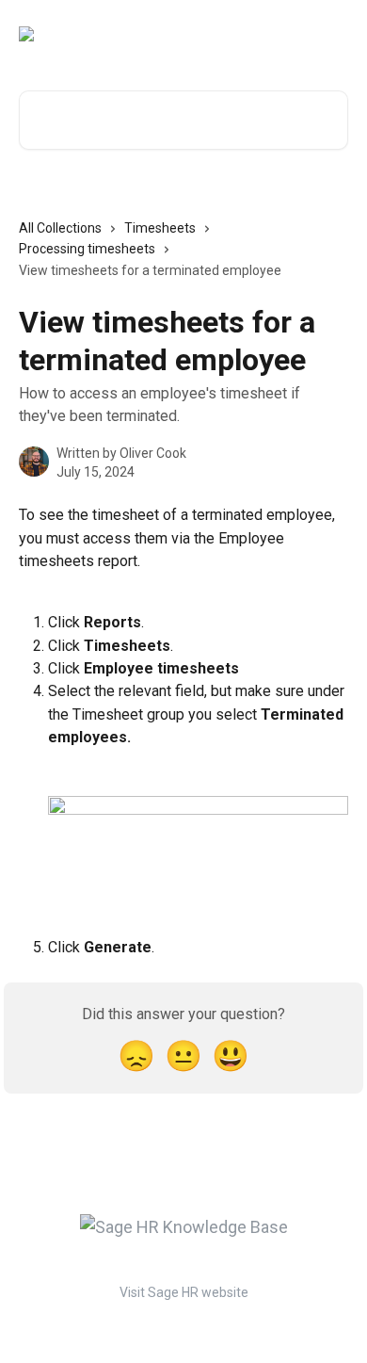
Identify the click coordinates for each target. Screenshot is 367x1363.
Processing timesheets (87, 248)
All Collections (60, 227)
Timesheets (160, 227)
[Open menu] (331, 34)
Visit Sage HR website (184, 1292)
